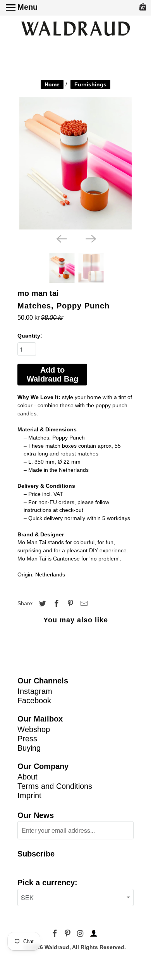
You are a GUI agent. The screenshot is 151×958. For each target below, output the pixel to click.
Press (27, 738)
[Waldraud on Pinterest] (68, 934)
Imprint (29, 795)
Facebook (34, 700)
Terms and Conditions (54, 786)
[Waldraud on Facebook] (55, 934)
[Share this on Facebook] (55, 604)
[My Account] (92, 934)
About (27, 776)
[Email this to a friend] (83, 604)
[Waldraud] (75, 29)
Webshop (33, 729)
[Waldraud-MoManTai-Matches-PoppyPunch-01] (75, 163)
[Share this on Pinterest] (69, 604)
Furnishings (90, 84)
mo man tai (38, 293)
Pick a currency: (47, 882)
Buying (29, 748)
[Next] (90, 238)
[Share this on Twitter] (41, 604)
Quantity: (29, 336)
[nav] (22, 8)
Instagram (34, 691)
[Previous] (60, 238)
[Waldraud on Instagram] (80, 934)
